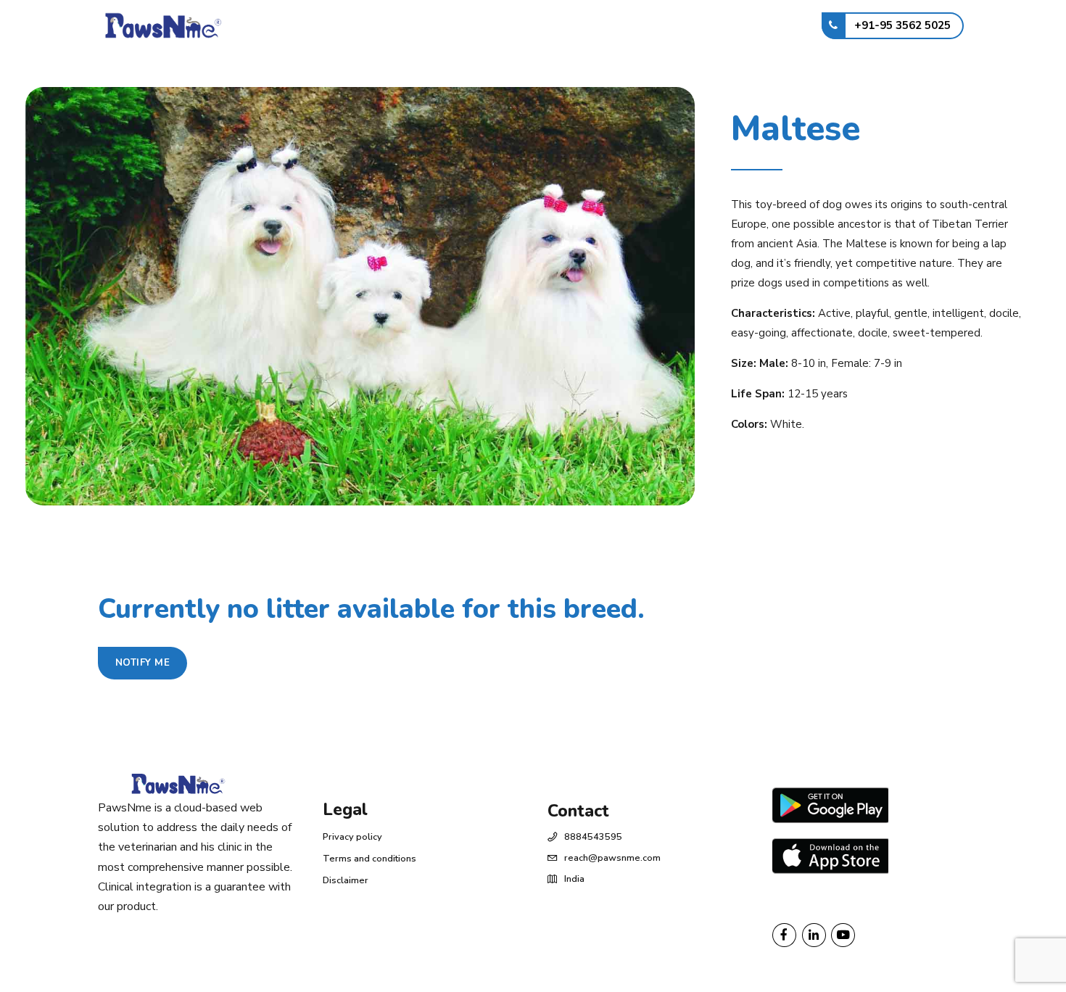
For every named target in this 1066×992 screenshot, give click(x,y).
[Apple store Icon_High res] (830, 857)
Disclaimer (345, 880)
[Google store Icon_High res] (830, 805)
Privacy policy (352, 836)
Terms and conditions (369, 858)
